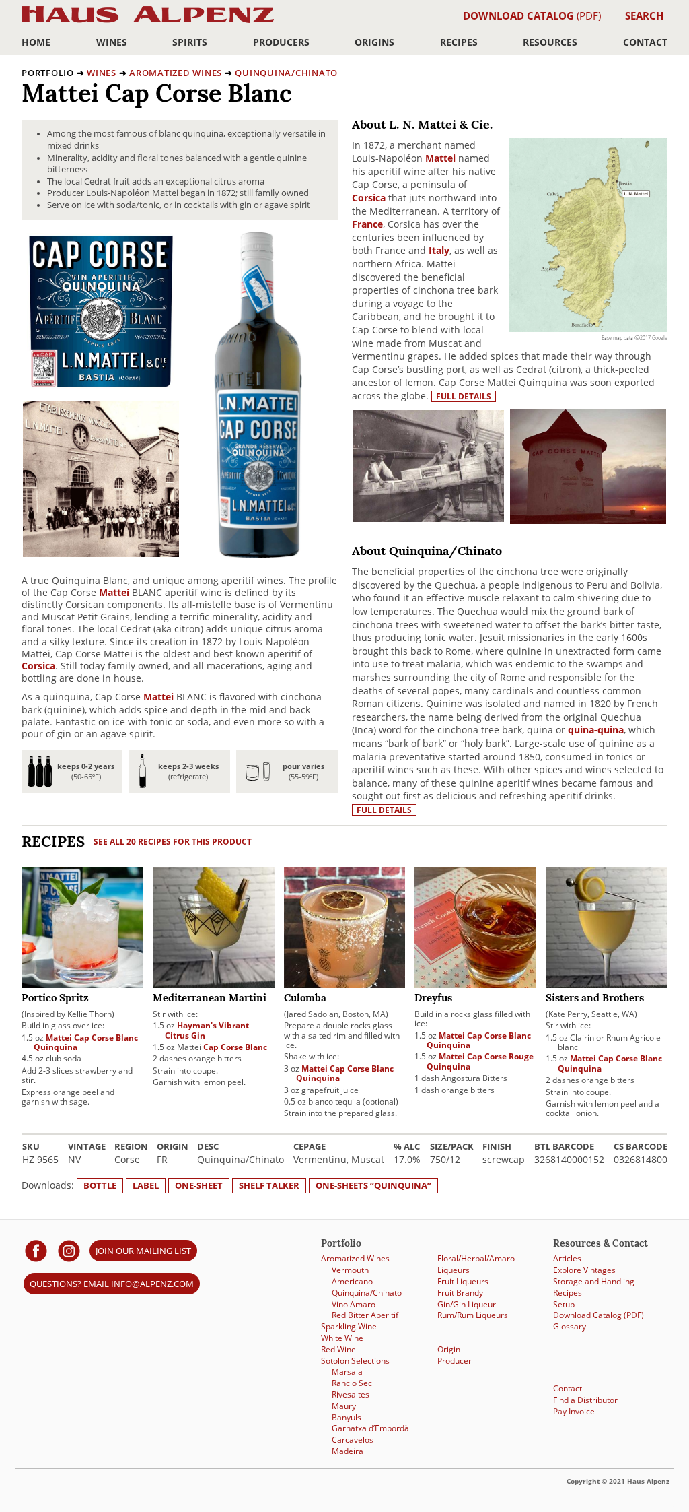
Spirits (189, 42)
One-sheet (199, 1185)
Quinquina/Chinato (286, 73)
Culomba (305, 999)
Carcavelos (352, 1439)
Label (146, 1185)
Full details (463, 396)
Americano (352, 1281)
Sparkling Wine (349, 1326)
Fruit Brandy (460, 1293)
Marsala (347, 1371)
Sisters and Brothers (595, 999)
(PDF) (532, 15)
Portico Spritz (55, 999)
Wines (111, 42)
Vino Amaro (353, 1304)
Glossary (569, 1326)
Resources (550, 42)
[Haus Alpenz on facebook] (36, 1250)
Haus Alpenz (148, 22)
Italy (439, 250)
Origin (448, 1349)
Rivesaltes (350, 1394)
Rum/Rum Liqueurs (472, 1315)
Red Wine (338, 1349)
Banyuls (346, 1417)
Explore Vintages (584, 1270)
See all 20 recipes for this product (173, 841)
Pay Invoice (574, 1411)
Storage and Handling (593, 1281)
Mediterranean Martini (209, 999)
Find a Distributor (585, 1400)
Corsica (38, 665)
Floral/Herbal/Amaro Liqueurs (476, 1264)
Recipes (459, 42)
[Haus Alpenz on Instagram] (69, 1250)
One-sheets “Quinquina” (373, 1185)
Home (36, 42)
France (367, 224)
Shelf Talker (269, 1185)
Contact (645, 42)
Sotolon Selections (355, 1361)
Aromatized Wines (175, 73)
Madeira (347, 1451)
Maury (344, 1406)
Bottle (99, 1185)
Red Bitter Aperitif (365, 1315)
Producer (454, 1361)
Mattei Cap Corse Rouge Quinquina (480, 1061)
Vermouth (350, 1270)
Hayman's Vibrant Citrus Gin (207, 1030)
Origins (374, 42)
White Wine (342, 1338)
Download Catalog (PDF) (598, 1315)
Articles (567, 1258)
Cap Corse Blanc (235, 1047)
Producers (281, 42)
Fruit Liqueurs (462, 1281)
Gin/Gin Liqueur (466, 1304)
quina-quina (596, 729)
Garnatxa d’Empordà (370, 1428)
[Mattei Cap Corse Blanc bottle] (258, 554)
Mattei (114, 592)
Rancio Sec (352, 1383)
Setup (564, 1304)
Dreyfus (433, 999)
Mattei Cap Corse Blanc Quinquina (86, 1042)
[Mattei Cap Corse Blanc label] (101, 385)
